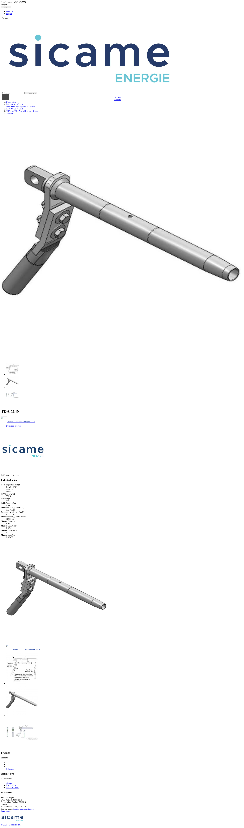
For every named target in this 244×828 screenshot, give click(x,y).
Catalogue (10, 769)
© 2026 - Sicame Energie (11, 825)
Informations (6, 811)
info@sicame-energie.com (23, 809)
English (9, 14)
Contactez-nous (12, 787)
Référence (5, 475)
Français (9, 11)
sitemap (9, 783)
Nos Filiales (11, 785)
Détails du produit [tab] (13, 426)
